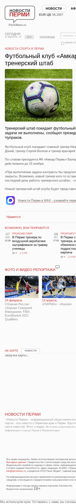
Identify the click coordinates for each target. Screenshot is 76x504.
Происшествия (22, 233)
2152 (73, 257)
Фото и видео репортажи (30, 270)
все (29, 37)
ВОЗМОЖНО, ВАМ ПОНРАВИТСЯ (27, 227)
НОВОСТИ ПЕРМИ (23, 414)
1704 (24, 253)
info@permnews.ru (16, 471)
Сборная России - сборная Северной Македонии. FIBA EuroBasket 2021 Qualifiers (18, 309)
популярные (47, 37)
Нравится (13, 217)
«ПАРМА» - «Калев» (57, 302)
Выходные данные (16, 462)
